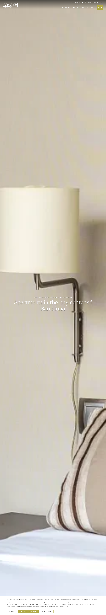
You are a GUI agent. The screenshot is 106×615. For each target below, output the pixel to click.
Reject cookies (47, 611)
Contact (90, 2)
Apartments (76, 7)
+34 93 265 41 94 (76, 2)
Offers (92, 7)
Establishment (66, 7)
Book (100, 7)
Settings (11, 611)
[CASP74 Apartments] (10, 5)
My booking (96, 2)
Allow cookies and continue (28, 611)
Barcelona (85, 7)
